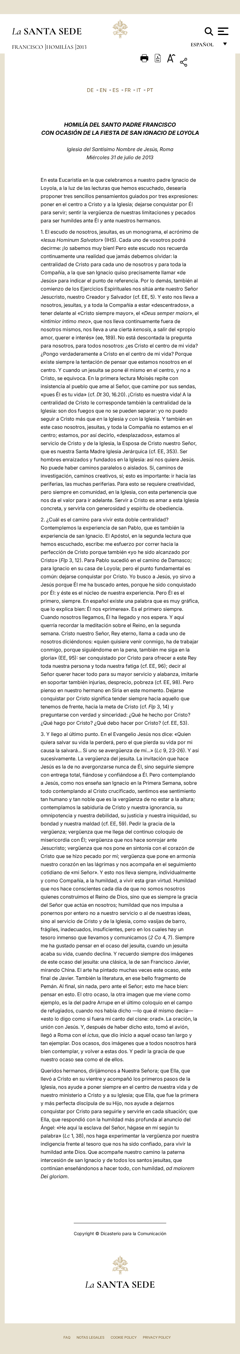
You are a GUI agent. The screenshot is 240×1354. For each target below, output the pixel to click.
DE (90, 90)
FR (128, 90)
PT (150, 90)
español (204, 46)
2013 (82, 46)
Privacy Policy (157, 1337)
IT (139, 90)
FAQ (66, 1337)
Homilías (60, 46)
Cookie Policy (124, 1337)
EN (103, 90)
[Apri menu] (222, 31)
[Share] (203, 63)
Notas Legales (90, 1337)
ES (115, 90)
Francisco (28, 46)
